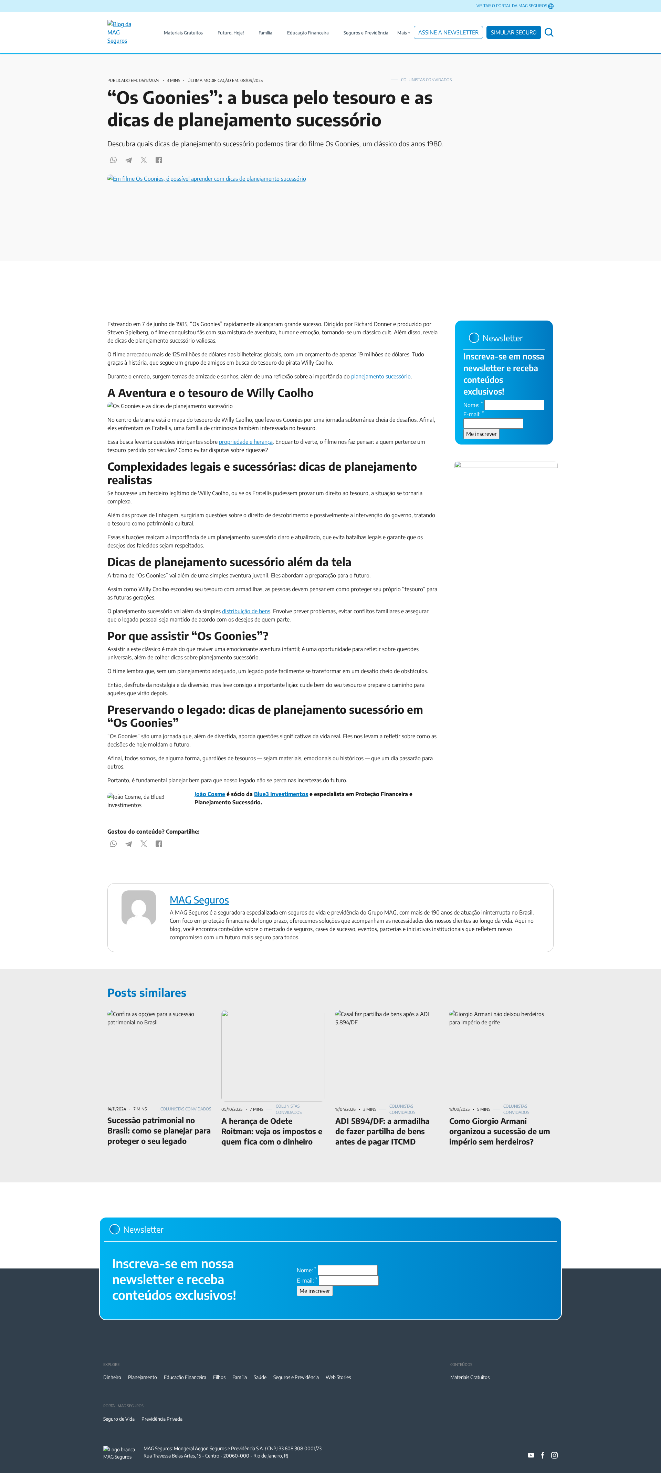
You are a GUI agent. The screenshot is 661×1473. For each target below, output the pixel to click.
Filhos (219, 1377)
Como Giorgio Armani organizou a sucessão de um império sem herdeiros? (497, 1018)
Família (265, 32)
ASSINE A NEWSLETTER (448, 32)
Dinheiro (112, 1377)
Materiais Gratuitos (183, 32)
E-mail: (473, 414)
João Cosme (210, 794)
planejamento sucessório (381, 376)
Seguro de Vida (119, 1419)
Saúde (260, 1377)
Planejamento (142, 1377)
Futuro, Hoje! (231, 32)
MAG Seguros (199, 900)
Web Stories (338, 1377)
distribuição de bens (246, 611)
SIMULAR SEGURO (514, 32)
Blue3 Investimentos (281, 794)
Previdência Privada (161, 1419)
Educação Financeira (308, 32)
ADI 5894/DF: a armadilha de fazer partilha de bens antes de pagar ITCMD (386, 1018)
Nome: (473, 404)
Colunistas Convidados (426, 79)
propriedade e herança (246, 441)
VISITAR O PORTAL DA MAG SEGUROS (511, 5)
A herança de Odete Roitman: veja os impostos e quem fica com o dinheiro (266, 1018)
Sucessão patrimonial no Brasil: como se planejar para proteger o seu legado (155, 1018)
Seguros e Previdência (366, 32)
